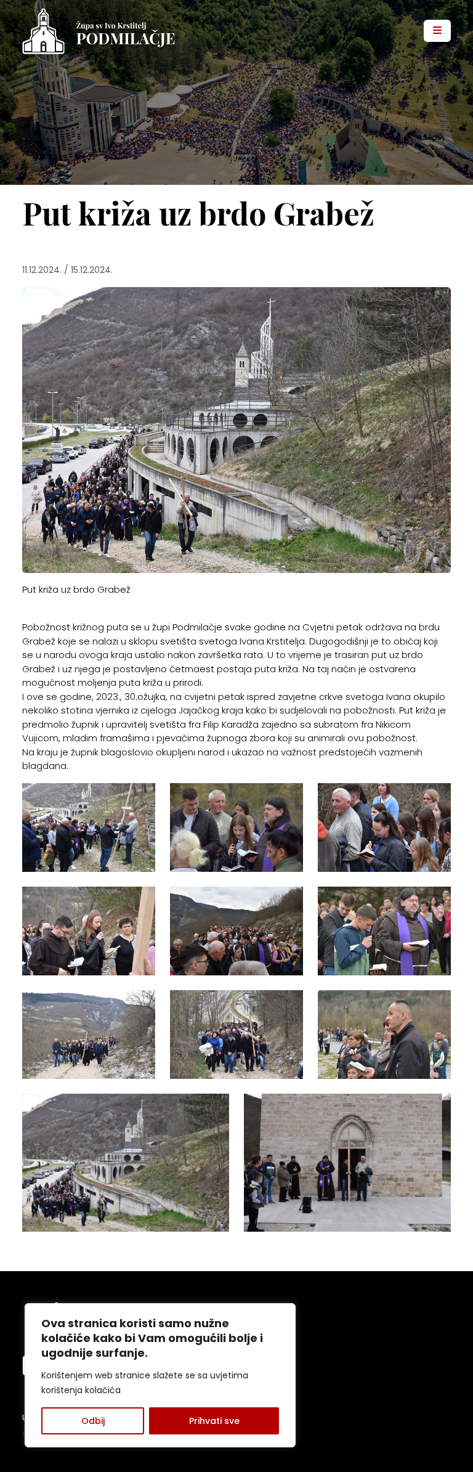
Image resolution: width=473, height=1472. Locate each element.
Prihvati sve (214, 1421)
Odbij (93, 1421)
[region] (160, 1375)
